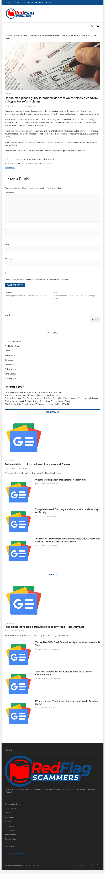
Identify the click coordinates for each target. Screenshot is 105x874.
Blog (13, 35)
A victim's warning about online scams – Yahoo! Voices (60, 479)
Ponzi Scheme (10, 374)
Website (8, 259)
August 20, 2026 (41, 708)
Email (7, 244)
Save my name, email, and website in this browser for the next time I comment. (37, 279)
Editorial (8, 350)
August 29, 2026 (11, 631)
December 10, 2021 (13, 106)
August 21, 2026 (41, 678)
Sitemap (8, 797)
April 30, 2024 (10, 468)
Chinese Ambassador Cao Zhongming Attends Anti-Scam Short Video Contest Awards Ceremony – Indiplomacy (51, 398)
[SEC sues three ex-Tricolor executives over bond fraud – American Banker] (18, 713)
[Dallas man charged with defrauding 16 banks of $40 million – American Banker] (18, 684)
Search (7, 315)
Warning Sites (11, 378)
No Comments (29, 106)
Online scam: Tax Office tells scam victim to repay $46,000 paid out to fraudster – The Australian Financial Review (67, 540)
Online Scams (10, 369)
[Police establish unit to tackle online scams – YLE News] (52, 438)
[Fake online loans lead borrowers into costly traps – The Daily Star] (52, 600)
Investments (10, 355)
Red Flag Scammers (80, 865)
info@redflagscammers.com (41, 2)
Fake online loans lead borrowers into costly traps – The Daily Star (33, 392)
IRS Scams (8, 93)
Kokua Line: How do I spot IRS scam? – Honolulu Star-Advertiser (32, 395)
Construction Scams (13, 341)
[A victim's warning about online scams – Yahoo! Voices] (18, 492)
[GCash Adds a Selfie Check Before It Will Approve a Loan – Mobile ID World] (18, 654)
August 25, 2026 (41, 649)
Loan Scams (9, 364)
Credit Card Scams (12, 346)
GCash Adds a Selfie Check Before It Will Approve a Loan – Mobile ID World (37, 404)
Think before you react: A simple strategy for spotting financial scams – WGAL (38, 401)
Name (8, 229)
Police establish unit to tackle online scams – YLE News (37, 464)
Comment (9, 192)
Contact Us (94, 865)
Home (7, 35)
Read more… (10, 167)
